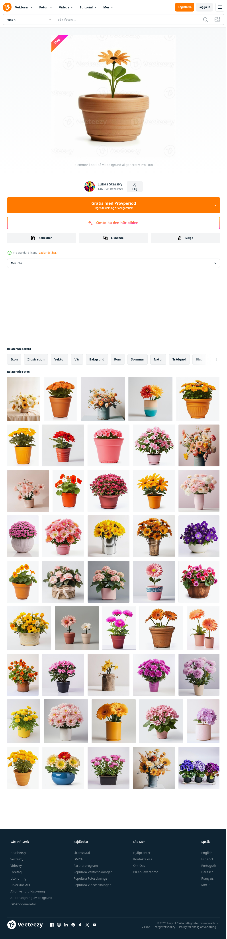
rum (117, 359)
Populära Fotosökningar (90, 878)
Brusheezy (17, 853)
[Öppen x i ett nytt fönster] (87, 924)
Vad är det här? (48, 253)
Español (204, 859)
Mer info (16, 263)
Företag (15, 872)
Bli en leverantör (145, 872)
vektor (59, 359)
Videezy (15, 865)
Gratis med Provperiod (112, 205)
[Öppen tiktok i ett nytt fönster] (80, 924)
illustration (36, 359)
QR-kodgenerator (23, 904)
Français (204, 878)
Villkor (142, 927)
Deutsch (204, 872)
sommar (137, 359)
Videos (64, 7)
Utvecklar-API (20, 885)
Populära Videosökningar (91, 885)
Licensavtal (81, 853)
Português (206, 865)
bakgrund (96, 359)
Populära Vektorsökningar (92, 872)
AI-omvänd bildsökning (27, 891)
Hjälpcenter (141, 853)
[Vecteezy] (7, 7)
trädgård (179, 359)
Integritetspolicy (161, 927)
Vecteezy (16, 859)
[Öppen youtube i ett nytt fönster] (94, 924)
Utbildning (18, 878)
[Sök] (202, 19)
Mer (106, 7)
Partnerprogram (85, 865)
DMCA (77, 859)
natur (158, 359)
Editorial (86, 7)
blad (199, 359)
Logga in (201, 7)
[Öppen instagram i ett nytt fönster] (59, 924)
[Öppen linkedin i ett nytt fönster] (66, 924)
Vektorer (22, 7)
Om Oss (139, 865)
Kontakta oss (142, 859)
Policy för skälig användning (194, 927)
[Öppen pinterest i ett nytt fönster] (73, 924)
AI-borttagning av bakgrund (31, 898)
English (203, 853)
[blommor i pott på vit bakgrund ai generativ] (23, 399)
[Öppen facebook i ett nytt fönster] (52, 924)
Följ (133, 189)
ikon (14, 359)
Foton (43, 7)
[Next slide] (209, 359)
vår (77, 359)
